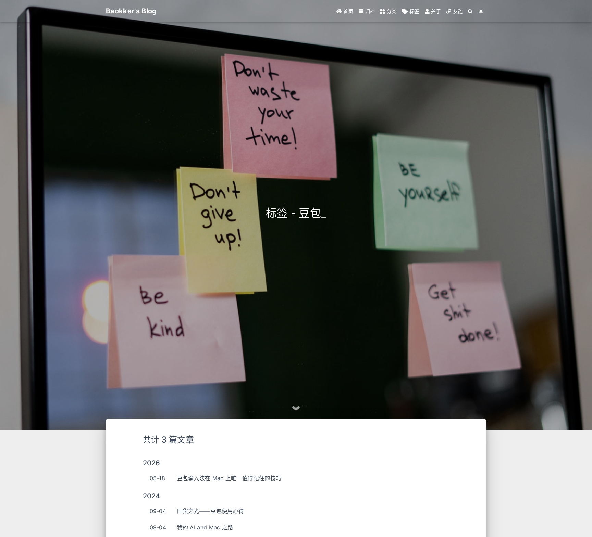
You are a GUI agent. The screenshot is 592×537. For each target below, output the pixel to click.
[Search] (470, 11)
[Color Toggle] (481, 11)
